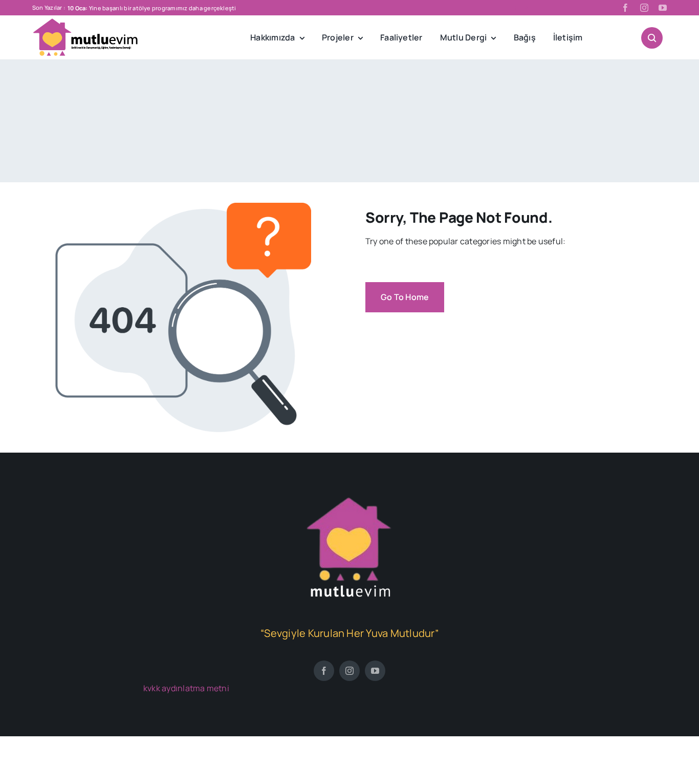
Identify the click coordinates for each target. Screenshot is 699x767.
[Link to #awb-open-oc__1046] (652, 38)
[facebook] (625, 8)
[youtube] (663, 8)
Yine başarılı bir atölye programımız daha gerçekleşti (152, 8)
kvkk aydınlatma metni (186, 688)
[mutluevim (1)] (349, 497)
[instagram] (644, 8)
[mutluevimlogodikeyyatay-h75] (85, 22)
